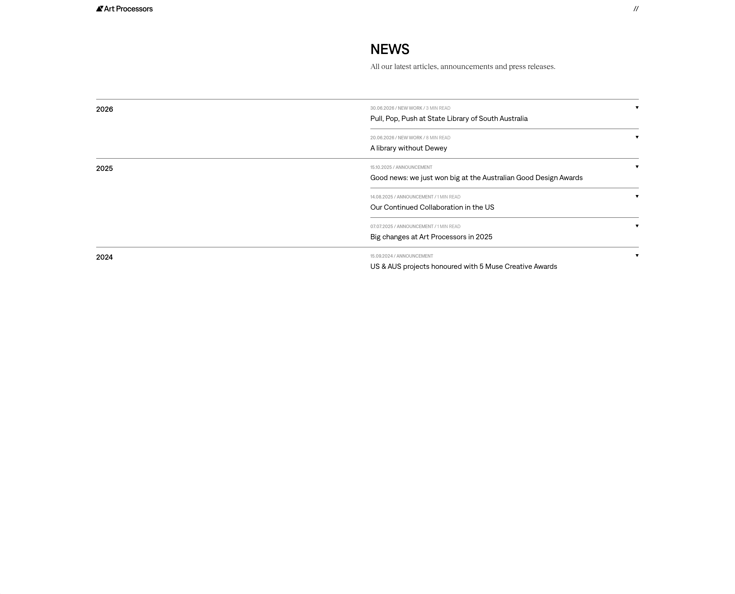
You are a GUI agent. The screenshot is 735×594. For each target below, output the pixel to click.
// (636, 8)
